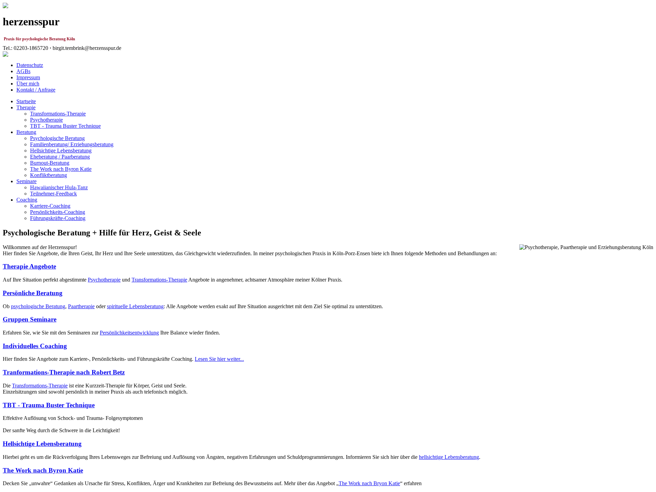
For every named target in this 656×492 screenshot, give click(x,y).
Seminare (26, 181)
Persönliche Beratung (33, 293)
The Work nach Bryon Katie (369, 483)
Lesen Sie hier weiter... (219, 359)
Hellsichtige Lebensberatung (61, 150)
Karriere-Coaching (50, 206)
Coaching (26, 200)
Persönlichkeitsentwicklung (129, 333)
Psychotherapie (46, 120)
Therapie (26, 107)
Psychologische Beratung (57, 138)
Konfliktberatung (48, 175)
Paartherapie (81, 306)
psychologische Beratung (38, 306)
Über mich (27, 83)
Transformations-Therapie (58, 114)
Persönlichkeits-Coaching (57, 212)
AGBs (23, 71)
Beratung (26, 132)
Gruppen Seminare (29, 319)
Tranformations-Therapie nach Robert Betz (64, 372)
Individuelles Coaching (35, 346)
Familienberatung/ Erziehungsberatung (71, 144)
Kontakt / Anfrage (35, 90)
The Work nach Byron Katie (61, 169)
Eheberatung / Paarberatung (60, 157)
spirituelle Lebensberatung (135, 306)
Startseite (26, 101)
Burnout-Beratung (49, 163)
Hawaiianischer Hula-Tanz (59, 187)
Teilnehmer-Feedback (53, 193)
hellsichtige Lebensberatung (449, 457)
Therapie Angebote (29, 266)
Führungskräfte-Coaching (57, 218)
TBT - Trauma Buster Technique (65, 126)
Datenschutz (29, 65)
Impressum (28, 77)
